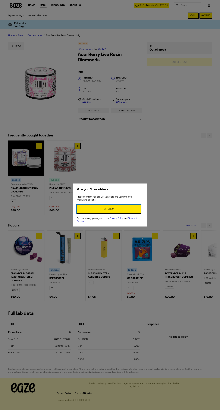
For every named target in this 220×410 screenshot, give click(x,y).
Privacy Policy (116, 218)
